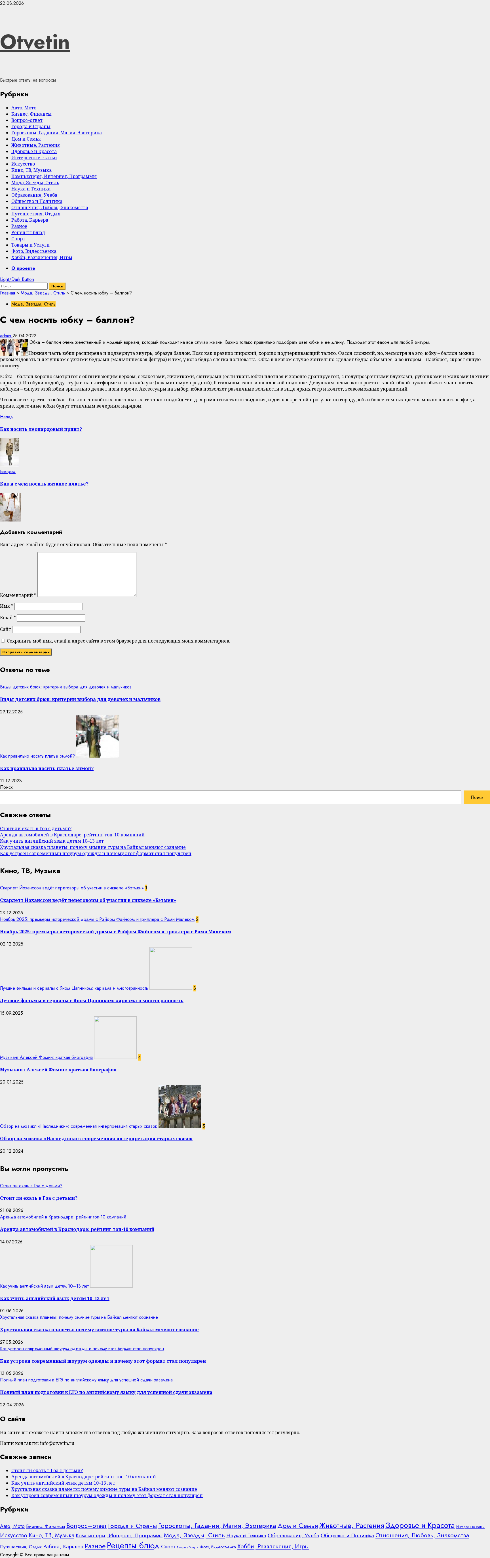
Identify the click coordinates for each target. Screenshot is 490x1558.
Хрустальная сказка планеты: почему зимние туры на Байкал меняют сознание (93, 847)
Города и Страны (30, 126)
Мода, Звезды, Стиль (35, 182)
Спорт (18, 239)
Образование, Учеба (34, 195)
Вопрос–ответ (27, 120)
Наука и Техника (30, 189)
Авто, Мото (23, 108)
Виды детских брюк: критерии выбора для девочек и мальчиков (66, 687)
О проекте (23, 268)
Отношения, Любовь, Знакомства (49, 207)
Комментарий (18, 595)
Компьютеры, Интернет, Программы (54, 176)
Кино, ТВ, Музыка (31, 170)
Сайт (5, 629)
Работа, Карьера (29, 220)
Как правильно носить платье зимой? (37, 756)
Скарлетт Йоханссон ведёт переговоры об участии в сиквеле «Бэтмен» (72, 888)
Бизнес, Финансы (31, 114)
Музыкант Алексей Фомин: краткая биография (46, 1057)
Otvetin (35, 41)
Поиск (6, 787)
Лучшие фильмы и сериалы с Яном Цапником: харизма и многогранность (74, 988)
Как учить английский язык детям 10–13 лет (52, 841)
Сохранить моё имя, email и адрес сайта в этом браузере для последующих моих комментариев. (118, 641)
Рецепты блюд (28, 232)
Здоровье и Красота (34, 151)
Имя (6, 606)
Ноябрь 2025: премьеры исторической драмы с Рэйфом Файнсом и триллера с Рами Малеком (97, 919)
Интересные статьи (34, 157)
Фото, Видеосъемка (33, 251)
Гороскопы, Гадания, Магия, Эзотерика (56, 133)
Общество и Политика (36, 201)
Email (8, 617)
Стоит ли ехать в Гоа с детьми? (35, 828)
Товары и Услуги (30, 245)
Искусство (23, 164)
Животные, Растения (35, 145)
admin (6, 335)
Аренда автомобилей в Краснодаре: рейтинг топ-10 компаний (72, 835)
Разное (19, 226)
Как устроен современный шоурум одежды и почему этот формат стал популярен (95, 853)
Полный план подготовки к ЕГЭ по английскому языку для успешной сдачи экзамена (86, 1380)
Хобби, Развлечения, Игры (41, 257)
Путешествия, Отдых (35, 214)
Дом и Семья (26, 139)
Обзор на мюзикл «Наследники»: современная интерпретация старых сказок (78, 1126)
